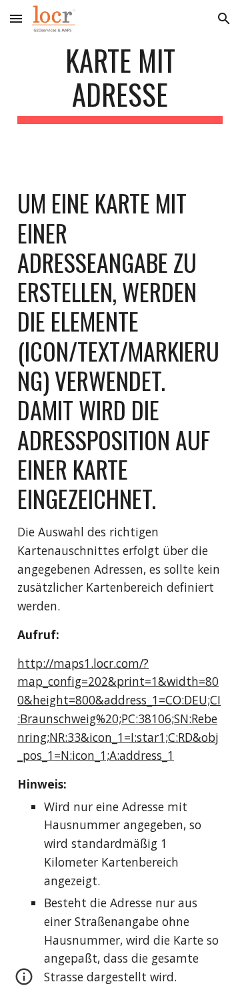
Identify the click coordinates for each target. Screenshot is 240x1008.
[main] (120, 83)
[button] (16, 18)
